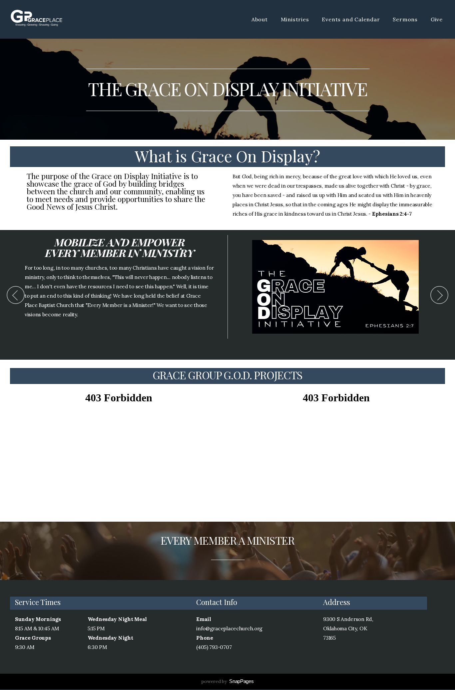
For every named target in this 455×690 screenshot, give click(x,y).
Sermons (406, 19)
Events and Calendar (351, 19)
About (260, 19)
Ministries (296, 19)
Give (437, 19)
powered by (227, 681)
